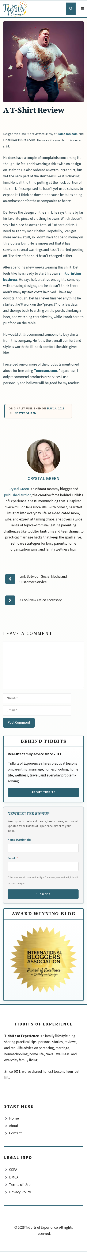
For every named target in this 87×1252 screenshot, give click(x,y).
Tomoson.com (68, 134)
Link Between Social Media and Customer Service (43, 579)
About (13, 1125)
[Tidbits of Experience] (16, 8)
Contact (15, 1133)
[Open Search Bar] (71, 9)
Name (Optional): (19, 840)
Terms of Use (19, 1184)
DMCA (13, 1177)
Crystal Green (43, 478)
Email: (13, 858)
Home (14, 1118)
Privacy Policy (20, 1192)
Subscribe (43, 894)
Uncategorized (24, 413)
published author (17, 495)
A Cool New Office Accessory (40, 600)
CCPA (13, 1169)
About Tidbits (43, 792)
